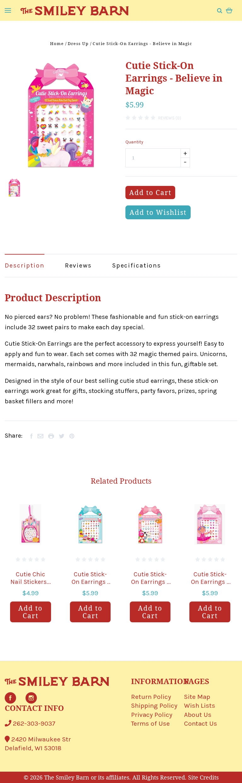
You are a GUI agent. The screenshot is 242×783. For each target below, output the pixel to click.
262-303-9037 (33, 723)
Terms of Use (150, 723)
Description (24, 265)
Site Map (197, 696)
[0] (229, 10)
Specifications (136, 265)
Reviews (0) (169, 118)
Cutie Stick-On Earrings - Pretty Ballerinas (210, 585)
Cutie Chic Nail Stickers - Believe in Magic (30, 585)
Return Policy (151, 696)
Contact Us (200, 723)
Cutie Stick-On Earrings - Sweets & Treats (90, 585)
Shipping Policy (154, 705)
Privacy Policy (151, 714)
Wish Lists (199, 705)
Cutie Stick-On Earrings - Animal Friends (150, 585)
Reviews (78, 265)
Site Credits (203, 777)
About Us (197, 714)
